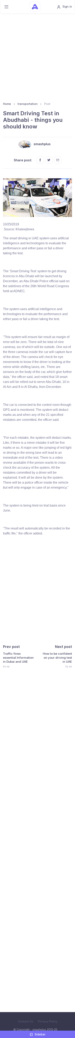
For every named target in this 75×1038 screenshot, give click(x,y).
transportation (28, 103)
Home (7, 103)
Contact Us (25, 1021)
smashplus (42, 144)
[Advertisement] (37, 58)
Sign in (67, 6)
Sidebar (40, 1034)
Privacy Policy (47, 1021)
